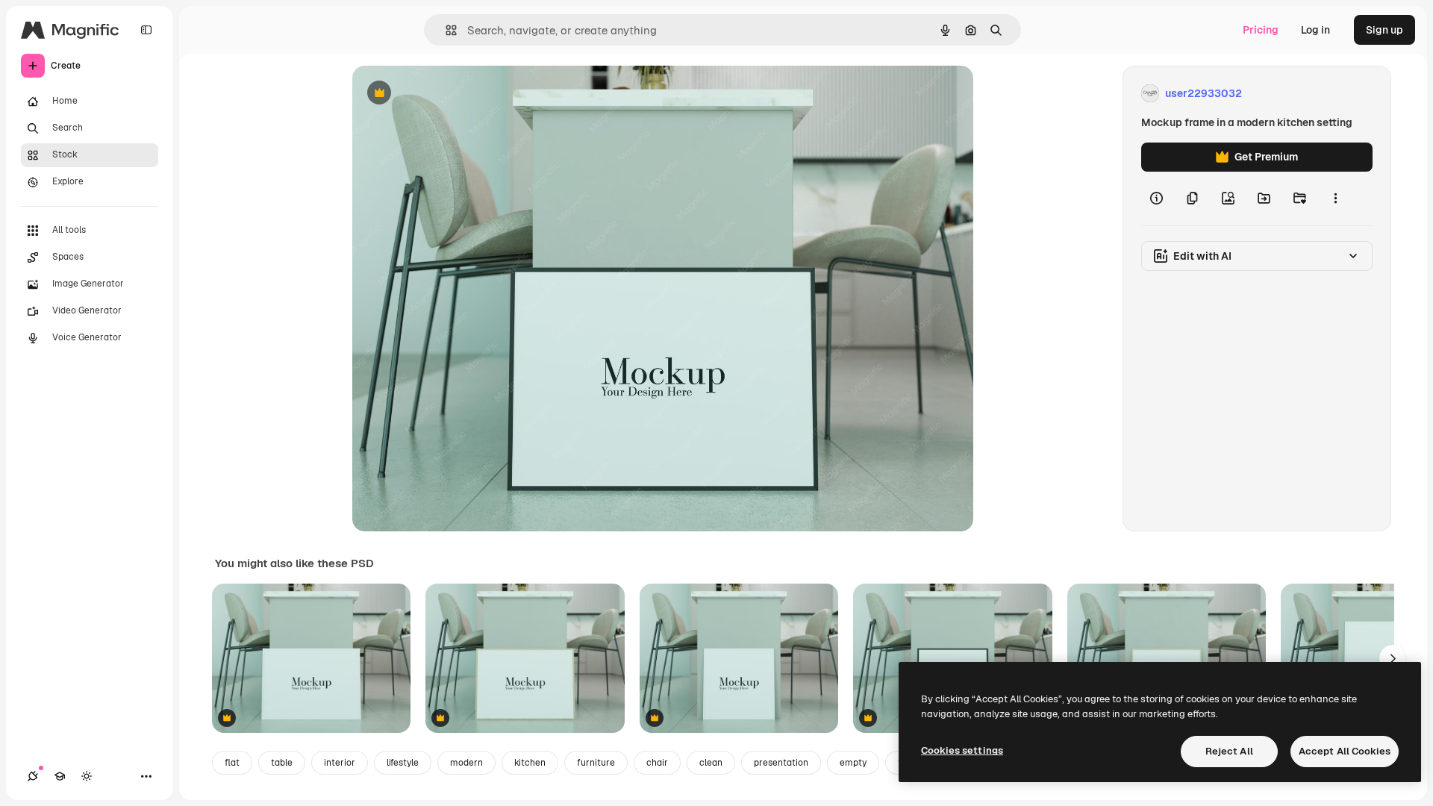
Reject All (1229, 751)
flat (232, 763)
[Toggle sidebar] (146, 30)
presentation (781, 763)
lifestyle (403, 763)
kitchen (530, 763)
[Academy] (60, 776)
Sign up (1384, 30)
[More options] (1335, 198)
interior (339, 763)
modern (466, 763)
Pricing (1261, 30)
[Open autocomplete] (445, 30)
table (282, 763)
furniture (596, 763)
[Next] (1392, 658)
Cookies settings (962, 750)
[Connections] (33, 776)
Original (448, 94)
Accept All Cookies (1344, 751)
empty (853, 763)
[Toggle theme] (87, 776)
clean (710, 763)
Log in (1315, 30)
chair (657, 763)
